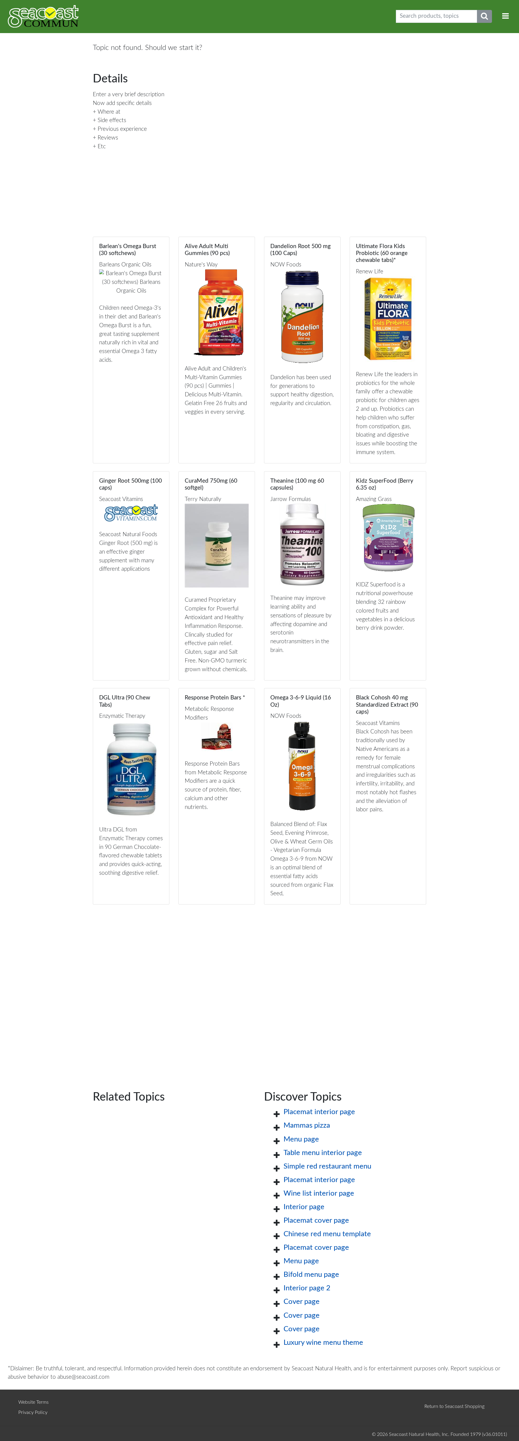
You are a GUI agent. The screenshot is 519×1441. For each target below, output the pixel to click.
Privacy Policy (32, 1412)
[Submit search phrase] (484, 16)
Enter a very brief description (128, 94)
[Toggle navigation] (505, 16)
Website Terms (33, 1402)
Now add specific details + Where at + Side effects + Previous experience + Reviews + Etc (122, 124)
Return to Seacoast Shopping (454, 1406)
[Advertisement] (259, 988)
